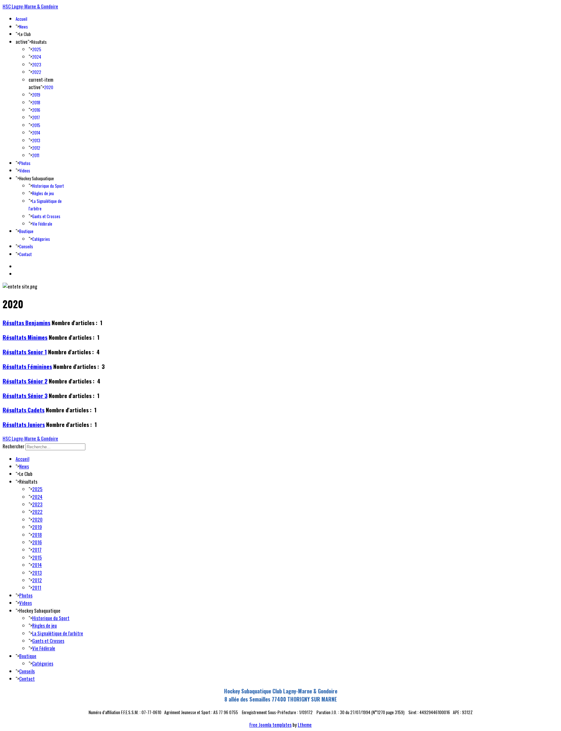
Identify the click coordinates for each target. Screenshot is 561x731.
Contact (25, 254)
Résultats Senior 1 (25, 352)
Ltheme (305, 724)
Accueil (21, 19)
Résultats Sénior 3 (25, 395)
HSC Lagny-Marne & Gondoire (30, 6)
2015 (36, 125)
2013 (36, 140)
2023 (36, 64)
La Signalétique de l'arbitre (57, 633)
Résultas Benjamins (26, 322)
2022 (36, 72)
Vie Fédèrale (42, 223)
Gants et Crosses (46, 216)
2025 (36, 49)
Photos (25, 163)
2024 (36, 56)
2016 (36, 110)
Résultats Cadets (23, 410)
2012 (36, 148)
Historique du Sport (48, 186)
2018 (36, 102)
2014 (36, 132)
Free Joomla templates (270, 724)
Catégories (41, 239)
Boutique (26, 231)
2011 (35, 155)
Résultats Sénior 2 (25, 381)
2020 (48, 87)
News (23, 26)
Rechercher (13, 446)
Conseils (26, 246)
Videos (24, 170)
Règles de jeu (43, 193)
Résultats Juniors (24, 424)
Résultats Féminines (27, 366)
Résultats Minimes (25, 337)
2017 (36, 117)
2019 (36, 94)
